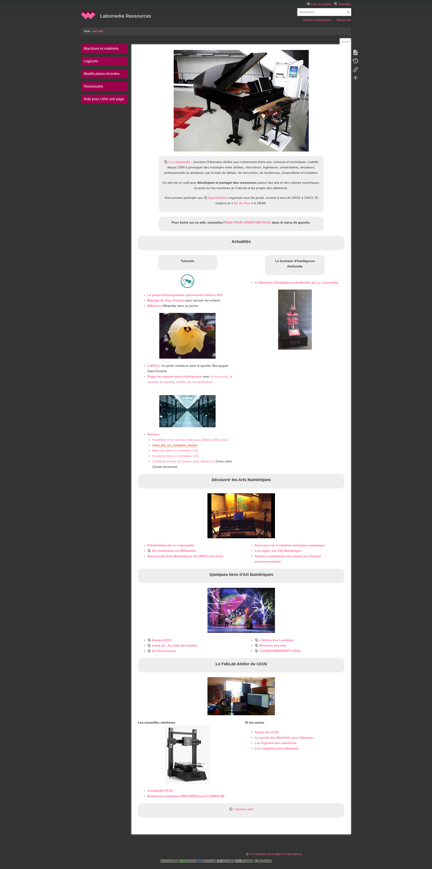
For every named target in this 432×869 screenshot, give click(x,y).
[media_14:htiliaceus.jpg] (187, 336)
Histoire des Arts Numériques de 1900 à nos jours (185, 556)
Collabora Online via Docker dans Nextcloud (183, 461)
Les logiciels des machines (276, 743)
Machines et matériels (101, 48)
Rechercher (349, 12)
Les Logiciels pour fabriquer (276, 748)
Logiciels (91, 61)
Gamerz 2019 (161, 640)
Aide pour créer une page (104, 99)
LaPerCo (153, 365)
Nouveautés (93, 86)
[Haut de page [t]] (355, 78)
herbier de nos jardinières (194, 382)
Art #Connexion (164, 651)
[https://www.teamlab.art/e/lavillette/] (241, 610)
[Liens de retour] (355, 69)
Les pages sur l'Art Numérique (278, 550)
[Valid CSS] (244, 860)
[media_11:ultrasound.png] (187, 281)
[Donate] (188, 860)
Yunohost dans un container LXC (175, 456)
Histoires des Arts (272, 645)
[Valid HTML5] (225, 860)
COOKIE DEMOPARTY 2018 (279, 651)
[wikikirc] (241, 515)
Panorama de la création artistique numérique (290, 545)
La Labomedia (179, 162)
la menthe (167, 382)
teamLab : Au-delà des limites (174, 645)
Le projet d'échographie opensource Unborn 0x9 (184, 295)
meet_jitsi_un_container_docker (175, 445)
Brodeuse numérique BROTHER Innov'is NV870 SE (186, 796)
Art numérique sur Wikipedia (174, 550)
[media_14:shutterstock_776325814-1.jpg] (187, 411)
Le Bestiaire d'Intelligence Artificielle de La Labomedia (296, 282)
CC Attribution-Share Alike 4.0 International (276, 854)
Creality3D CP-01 (160, 790)
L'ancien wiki (243, 809)
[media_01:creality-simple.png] (187, 755)
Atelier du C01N (267, 732)
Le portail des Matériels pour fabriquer (284, 737)
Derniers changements (317, 20)
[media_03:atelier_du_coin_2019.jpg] (241, 696)
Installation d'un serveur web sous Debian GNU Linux (190, 439)
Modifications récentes (101, 74)
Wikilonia (154, 306)
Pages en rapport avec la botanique (174, 376)
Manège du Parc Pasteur (166, 300)
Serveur (153, 434)
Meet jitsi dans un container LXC (175, 450)
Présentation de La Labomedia (170, 545)
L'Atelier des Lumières (276, 640)
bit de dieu (242, 203)
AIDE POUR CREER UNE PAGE (248, 222)
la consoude (219, 376)
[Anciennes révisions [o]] (355, 61)
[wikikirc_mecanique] (241, 101)
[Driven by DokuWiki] (263, 860)
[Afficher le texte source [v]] (355, 52)
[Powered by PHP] (207, 860)
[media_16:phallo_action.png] (294, 320)
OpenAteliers (218, 197)
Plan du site (344, 20)
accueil (98, 31)
